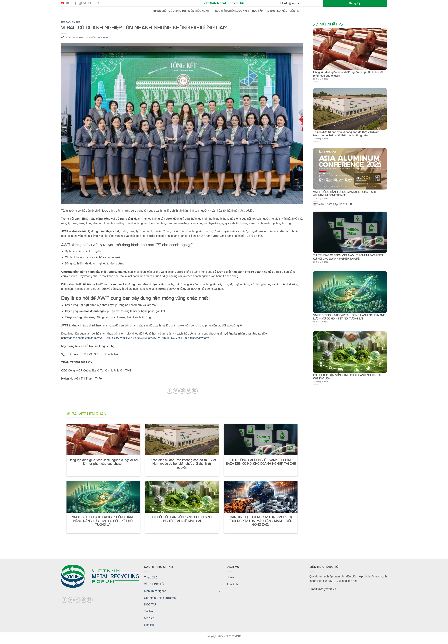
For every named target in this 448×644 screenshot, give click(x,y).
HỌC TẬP (257, 11)
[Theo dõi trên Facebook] (75, 3)
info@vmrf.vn (292, 3)
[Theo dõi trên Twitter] (84, 3)
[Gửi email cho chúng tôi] (89, 3)
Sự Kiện (282, 11)
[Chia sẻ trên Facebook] (169, 391)
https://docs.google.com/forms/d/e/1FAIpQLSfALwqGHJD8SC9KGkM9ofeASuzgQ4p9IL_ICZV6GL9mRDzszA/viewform (135, 337)
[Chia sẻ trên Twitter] (176, 391)
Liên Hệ (294, 11)
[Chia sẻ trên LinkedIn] (195, 391)
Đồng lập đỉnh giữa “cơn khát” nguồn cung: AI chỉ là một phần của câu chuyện (103, 461)
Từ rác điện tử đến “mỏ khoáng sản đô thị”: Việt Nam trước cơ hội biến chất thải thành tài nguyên (182, 463)
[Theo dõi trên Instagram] (80, 3)
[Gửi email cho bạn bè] (182, 391)
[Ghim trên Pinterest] (188, 391)
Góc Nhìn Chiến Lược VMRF (232, 11)
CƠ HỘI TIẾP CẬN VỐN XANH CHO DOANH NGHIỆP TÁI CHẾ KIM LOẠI (182, 518)
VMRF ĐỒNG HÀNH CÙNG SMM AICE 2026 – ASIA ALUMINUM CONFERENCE (344, 193)
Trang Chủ (159, 11)
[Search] (98, 3)
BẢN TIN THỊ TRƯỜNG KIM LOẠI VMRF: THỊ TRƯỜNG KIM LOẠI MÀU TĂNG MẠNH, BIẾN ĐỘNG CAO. (260, 520)
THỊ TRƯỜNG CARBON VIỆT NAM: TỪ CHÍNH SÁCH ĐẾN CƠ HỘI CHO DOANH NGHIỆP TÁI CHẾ (261, 461)
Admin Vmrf (101, 37)
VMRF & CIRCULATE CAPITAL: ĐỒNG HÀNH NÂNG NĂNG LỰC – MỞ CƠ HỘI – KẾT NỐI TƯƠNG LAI (103, 520)
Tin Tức (270, 11)
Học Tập (65, 21)
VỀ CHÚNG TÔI (177, 11)
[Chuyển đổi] (219, 591)
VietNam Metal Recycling (224, 3)
